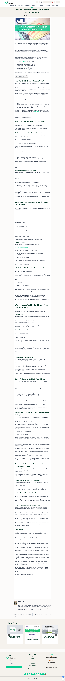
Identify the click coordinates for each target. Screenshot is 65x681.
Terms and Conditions (32, 668)
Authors (32, 656)
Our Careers (32, 661)
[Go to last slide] (9, 635)
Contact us (32, 660)
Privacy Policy (32, 667)
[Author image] (25, 15)
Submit (14, 666)
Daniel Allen (29, 15)
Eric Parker (29, 641)
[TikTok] (50, 2)
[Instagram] (41, 2)
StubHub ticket (23, 61)
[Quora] (52, 2)
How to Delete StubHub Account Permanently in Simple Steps (14, 638)
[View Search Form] (59, 2)
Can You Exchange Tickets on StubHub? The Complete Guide (22, 615)
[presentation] (15, 629)
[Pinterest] (44, 2)
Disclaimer (32, 663)
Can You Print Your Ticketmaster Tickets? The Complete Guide (43, 615)
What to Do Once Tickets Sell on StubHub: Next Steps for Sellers (49, 638)
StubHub (32, 7)
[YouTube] (46, 2)
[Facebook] (37, 2)
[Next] (56, 635)
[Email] (54, 2)
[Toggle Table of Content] (26, 76)
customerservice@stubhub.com (21, 247)
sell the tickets (36, 111)
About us (32, 658)
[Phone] (57, 2)
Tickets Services (32, 665)
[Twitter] (39, 2)
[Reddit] (48, 2)
